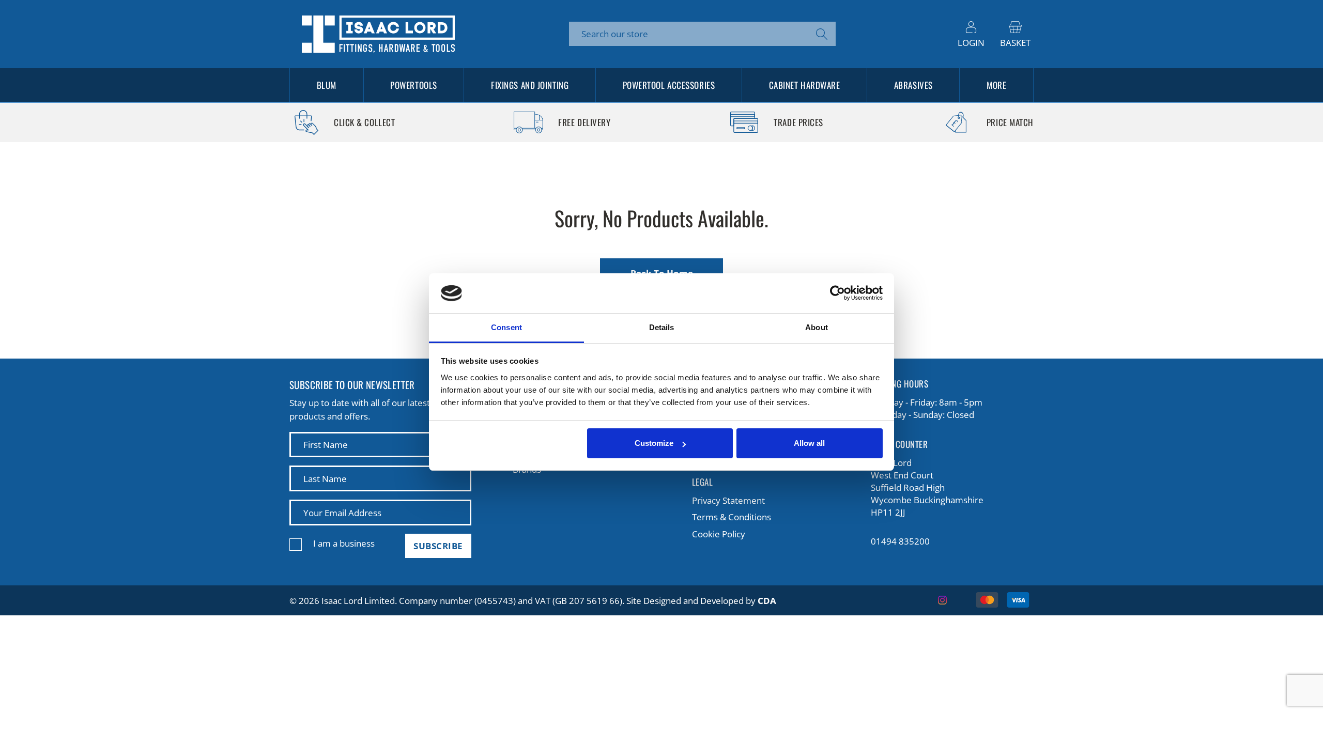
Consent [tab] (506, 327)
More (996, 85)
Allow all (809, 443)
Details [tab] (661, 327)
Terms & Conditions (731, 517)
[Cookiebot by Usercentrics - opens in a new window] (837, 293)
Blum (326, 85)
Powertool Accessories (669, 85)
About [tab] (816, 327)
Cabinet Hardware (804, 85)
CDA (767, 601)
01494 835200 (900, 541)
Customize (654, 443)
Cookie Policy (718, 534)
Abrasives (913, 85)
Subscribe (438, 546)
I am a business (344, 543)
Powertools (413, 85)
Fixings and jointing (529, 85)
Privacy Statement (728, 500)
